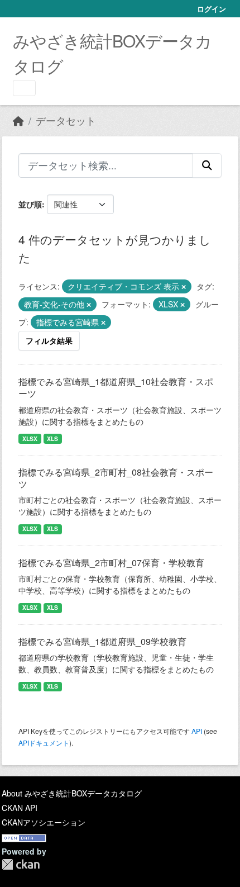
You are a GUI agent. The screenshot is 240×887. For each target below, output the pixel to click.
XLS (52, 438)
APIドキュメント (43, 742)
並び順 (30, 204)
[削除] (183, 286)
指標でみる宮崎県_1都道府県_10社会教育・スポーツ (115, 387)
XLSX (29, 438)
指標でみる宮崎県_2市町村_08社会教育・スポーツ (115, 478)
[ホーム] (18, 120)
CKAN (21, 864)
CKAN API (19, 807)
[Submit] (207, 165)
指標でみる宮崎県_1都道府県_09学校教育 (102, 641)
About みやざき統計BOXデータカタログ (72, 793)
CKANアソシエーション (43, 822)
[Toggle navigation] (24, 88)
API (196, 731)
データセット (66, 120)
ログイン (211, 8)
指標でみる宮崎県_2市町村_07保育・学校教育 (111, 562)
